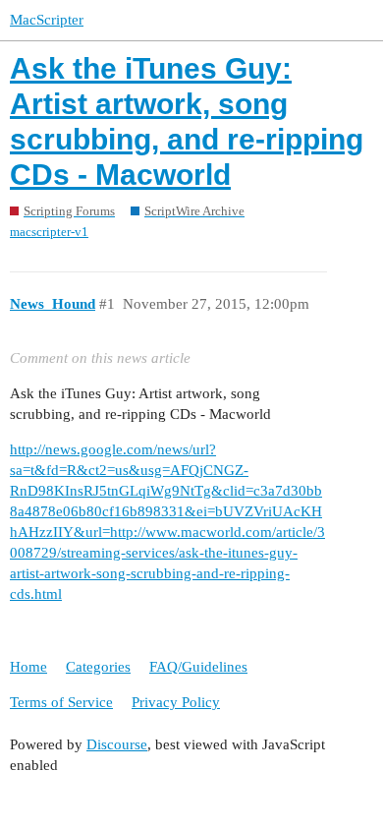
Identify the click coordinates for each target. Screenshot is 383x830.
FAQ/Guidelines (198, 667)
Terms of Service (61, 702)
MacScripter (46, 20)
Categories (98, 667)
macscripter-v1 (49, 231)
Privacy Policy (176, 702)
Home (28, 667)
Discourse (116, 744)
